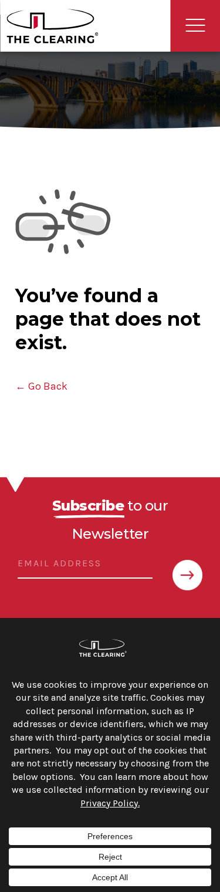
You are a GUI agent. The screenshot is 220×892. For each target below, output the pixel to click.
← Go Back (41, 386)
